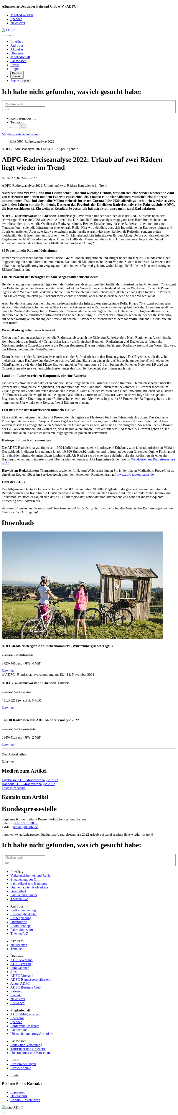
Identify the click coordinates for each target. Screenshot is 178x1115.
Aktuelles (16, 49)
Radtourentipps (20, 926)
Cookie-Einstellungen (25, 1100)
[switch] (34, 119)
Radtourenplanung (23, 910)
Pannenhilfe (18, 1030)
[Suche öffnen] (8, 35)
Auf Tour (16, 45)
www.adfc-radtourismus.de (135, 474)
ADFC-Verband (21, 960)
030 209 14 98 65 (26, 823)
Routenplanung (20, 918)
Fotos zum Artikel (14, 788)
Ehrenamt (17, 1018)
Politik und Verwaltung (26, 1045)
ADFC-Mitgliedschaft (25, 1014)
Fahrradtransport (21, 930)
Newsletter (17, 23)
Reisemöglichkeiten (23, 914)
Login (14, 69)
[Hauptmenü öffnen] (12, 35)
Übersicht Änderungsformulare (31, 1034)
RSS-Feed (17, 1003)
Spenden (16, 19)
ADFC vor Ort (20, 964)
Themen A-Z (19, 899)
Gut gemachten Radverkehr (29, 887)
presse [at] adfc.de (25, 827)
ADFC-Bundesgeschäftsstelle (30, 979)
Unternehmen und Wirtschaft (30, 1053)
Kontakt (15, 995)
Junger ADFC (20, 983)
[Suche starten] (7, 109)
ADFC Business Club (25, 987)
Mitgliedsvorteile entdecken (21, 134)
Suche (15, 81)
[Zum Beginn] (3, 1112)
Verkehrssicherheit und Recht (30, 875)
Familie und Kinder (23, 895)
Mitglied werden (21, 15)
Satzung (15, 991)
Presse (14, 65)
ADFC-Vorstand (21, 975)
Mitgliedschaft (20, 57)
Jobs (13, 972)
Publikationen (19, 968)
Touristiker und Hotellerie (28, 1049)
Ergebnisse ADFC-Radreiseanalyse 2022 (30, 780)
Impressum (17, 1092)
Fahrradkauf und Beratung (28, 883)
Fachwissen (18, 61)
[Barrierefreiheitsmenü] (3, 35)
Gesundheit (18, 891)
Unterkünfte (18, 922)
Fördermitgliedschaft (24, 1026)
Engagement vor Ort (24, 879)
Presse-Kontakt (20, 1068)
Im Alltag (16, 41)
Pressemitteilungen (23, 1064)
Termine (16, 949)
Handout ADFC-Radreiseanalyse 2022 (28, 784)
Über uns (16, 53)
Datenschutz (18, 1096)
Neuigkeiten (18, 945)
